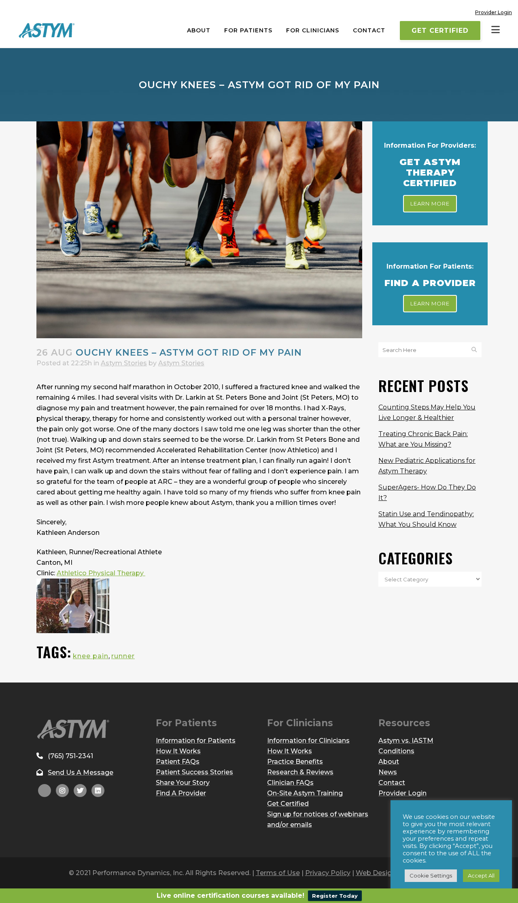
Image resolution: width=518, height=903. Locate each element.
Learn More (430, 203)
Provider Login (493, 12)
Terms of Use (278, 873)
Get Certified (440, 30)
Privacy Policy (327, 873)
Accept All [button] (481, 875)
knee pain (90, 656)
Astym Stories (124, 363)
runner (123, 656)
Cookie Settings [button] (431, 875)
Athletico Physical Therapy (101, 573)
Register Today (335, 895)
